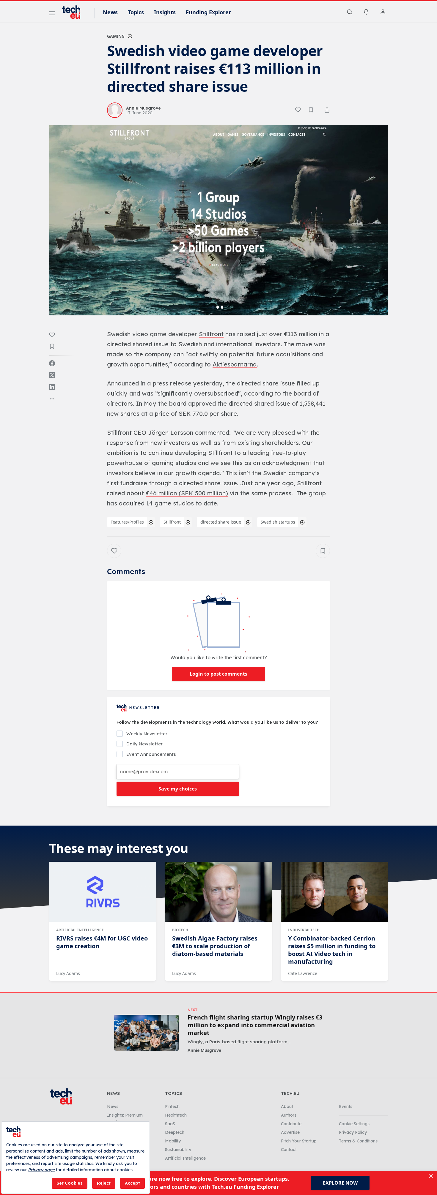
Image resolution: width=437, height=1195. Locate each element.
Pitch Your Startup (299, 1141)
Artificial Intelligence (80, 929)
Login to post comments (218, 674)
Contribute (291, 1123)
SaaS (170, 1123)
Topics (136, 12)
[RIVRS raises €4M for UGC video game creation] (102, 892)
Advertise (290, 1132)
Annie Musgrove (204, 1050)
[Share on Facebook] (52, 363)
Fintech (172, 1106)
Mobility (173, 1141)
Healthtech (176, 1115)
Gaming (116, 36)
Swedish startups (278, 522)
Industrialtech (304, 929)
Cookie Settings (354, 1123)
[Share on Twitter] (52, 375)
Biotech (180, 929)
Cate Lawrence (302, 973)
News (110, 12)
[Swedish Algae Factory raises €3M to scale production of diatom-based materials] (218, 892)
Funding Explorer (208, 12)
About (287, 1106)
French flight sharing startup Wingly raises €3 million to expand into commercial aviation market (255, 1025)
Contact (289, 1149)
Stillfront (172, 522)
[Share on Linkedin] (52, 387)
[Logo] (74, 12)
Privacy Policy (353, 1132)
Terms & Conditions (358, 1141)
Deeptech (174, 1132)
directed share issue (220, 522)
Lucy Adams (68, 973)
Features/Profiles (127, 522)
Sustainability (178, 1149)
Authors (288, 1115)
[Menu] (52, 14)
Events (345, 1106)
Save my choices (177, 788)
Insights (165, 12)
